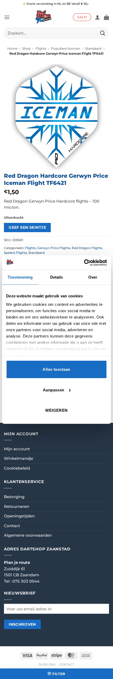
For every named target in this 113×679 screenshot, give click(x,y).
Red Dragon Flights (87, 248)
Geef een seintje (27, 227)
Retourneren (16, 506)
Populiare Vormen (65, 48)
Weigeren (56, 410)
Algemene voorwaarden (28, 535)
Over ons (47, 664)
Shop (26, 48)
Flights (40, 48)
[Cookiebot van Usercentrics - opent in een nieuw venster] (84, 262)
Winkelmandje (18, 458)
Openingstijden (19, 516)
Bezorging (14, 496)
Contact (12, 525)
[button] (7, 17)
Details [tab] (56, 277)
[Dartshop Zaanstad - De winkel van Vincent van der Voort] (42, 17)
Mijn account (17, 449)
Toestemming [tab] (20, 277)
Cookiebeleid (17, 468)
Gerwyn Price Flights (53, 248)
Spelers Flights (15, 253)
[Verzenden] (102, 33)
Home (12, 48)
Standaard (93, 48)
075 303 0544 (25, 581)
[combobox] (56, 33)
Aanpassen (53, 389)
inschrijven (22, 624)
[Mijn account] (97, 17)
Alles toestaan (56, 369)
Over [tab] (92, 277)
